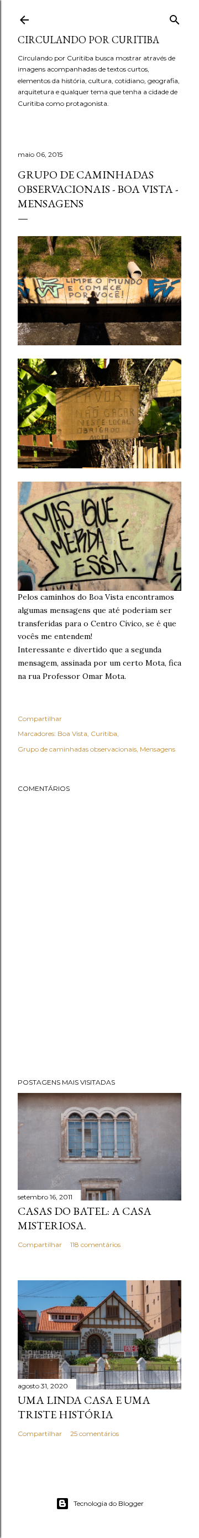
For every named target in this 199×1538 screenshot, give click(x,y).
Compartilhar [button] (40, 718)
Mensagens (157, 749)
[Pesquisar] (174, 17)
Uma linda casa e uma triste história (84, 1407)
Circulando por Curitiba (88, 39)
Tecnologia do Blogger (109, 1503)
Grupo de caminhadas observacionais (77, 749)
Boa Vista (72, 733)
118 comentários (95, 1244)
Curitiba (104, 733)
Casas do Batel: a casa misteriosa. (84, 1218)
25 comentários (94, 1433)
